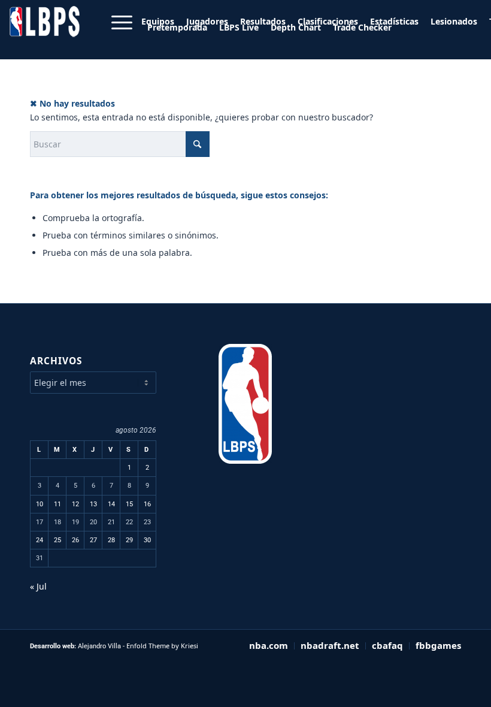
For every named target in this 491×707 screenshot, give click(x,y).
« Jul (38, 586)
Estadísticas (394, 21)
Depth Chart (296, 27)
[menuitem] (207, 22)
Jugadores (207, 21)
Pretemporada (177, 27)
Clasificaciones (328, 21)
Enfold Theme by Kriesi (162, 645)
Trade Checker (362, 27)
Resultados (263, 21)
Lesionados (454, 21)
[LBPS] (45, 32)
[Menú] (115, 32)
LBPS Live (239, 27)
